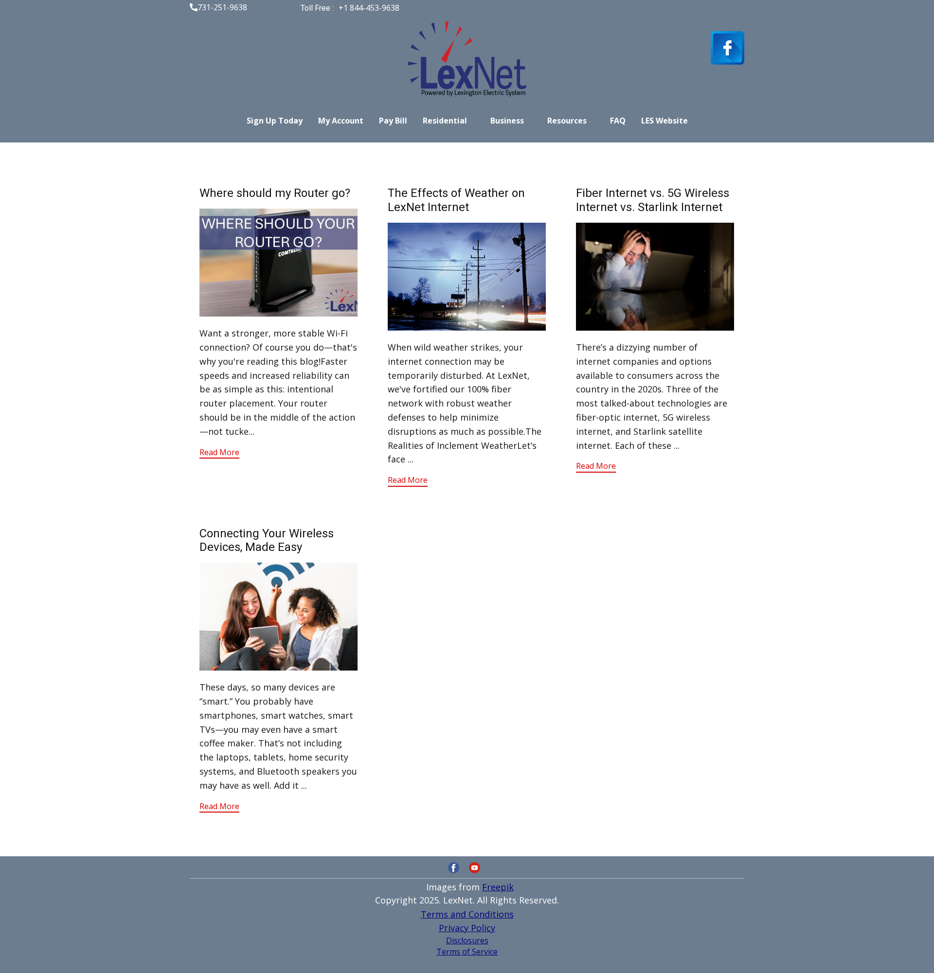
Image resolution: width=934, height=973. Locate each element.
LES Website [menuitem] (664, 120)
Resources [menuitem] (567, 120)
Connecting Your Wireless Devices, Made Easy (266, 540)
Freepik (498, 887)
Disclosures (467, 940)
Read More (219, 452)
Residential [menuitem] (445, 120)
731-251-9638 (222, 7)
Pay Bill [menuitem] (393, 120)
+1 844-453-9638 (368, 7)
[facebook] (727, 48)
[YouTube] (474, 867)
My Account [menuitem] (340, 120)
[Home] (467, 58)
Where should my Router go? (274, 193)
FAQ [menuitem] (618, 120)
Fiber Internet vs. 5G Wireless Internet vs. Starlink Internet (652, 200)
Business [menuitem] (507, 120)
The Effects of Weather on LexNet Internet (456, 200)
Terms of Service (467, 951)
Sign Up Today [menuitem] (275, 120)
